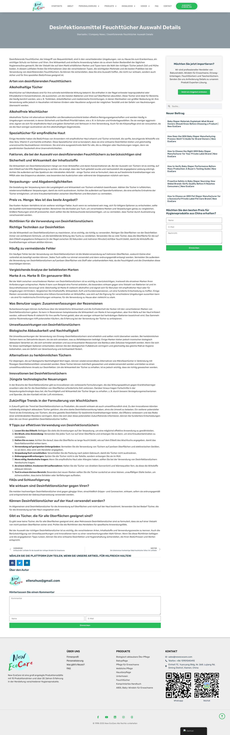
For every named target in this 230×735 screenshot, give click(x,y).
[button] (12, 563)
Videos (144, 6)
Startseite (57, 6)
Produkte (109, 6)
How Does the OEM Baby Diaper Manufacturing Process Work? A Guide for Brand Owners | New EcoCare (191, 139)
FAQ (156, 6)
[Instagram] (123, 717)
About (70, 6)
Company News (97, 34)
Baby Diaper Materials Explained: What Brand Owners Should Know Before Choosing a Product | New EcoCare (192, 124)
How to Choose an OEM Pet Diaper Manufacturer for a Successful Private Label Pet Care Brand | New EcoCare (194, 199)
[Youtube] (106, 717)
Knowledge (127, 6)
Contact (168, 6)
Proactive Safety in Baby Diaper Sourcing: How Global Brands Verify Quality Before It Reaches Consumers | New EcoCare (191, 183)
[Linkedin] (115, 717)
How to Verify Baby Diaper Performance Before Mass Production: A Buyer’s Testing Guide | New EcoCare (191, 169)
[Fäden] (132, 717)
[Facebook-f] (98, 717)
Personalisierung (88, 6)
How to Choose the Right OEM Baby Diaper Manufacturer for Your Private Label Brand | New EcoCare (192, 154)
